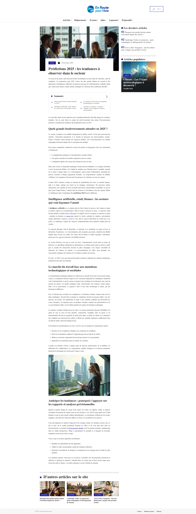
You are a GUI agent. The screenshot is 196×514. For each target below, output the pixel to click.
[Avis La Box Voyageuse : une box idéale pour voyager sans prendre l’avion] (106, 488)
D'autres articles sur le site (65, 477)
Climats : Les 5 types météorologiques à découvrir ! (135, 82)
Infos (52, 63)
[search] (154, 9)
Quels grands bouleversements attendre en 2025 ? (65, 102)
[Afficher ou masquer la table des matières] (86, 96)
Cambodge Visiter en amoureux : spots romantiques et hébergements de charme (79, 500)
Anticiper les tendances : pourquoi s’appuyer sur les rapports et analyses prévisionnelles (94, 108)
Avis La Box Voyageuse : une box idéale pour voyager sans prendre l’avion (105, 500)
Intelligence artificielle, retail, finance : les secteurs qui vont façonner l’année (65, 107)
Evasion (44, 495)
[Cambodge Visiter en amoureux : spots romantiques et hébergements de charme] (79, 488)
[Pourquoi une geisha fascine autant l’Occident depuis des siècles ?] (52, 488)
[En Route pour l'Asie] (98, 9)
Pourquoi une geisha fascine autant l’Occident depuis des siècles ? (52, 499)
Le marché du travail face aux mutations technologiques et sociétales (95, 102)
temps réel (69, 216)
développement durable (75, 428)
